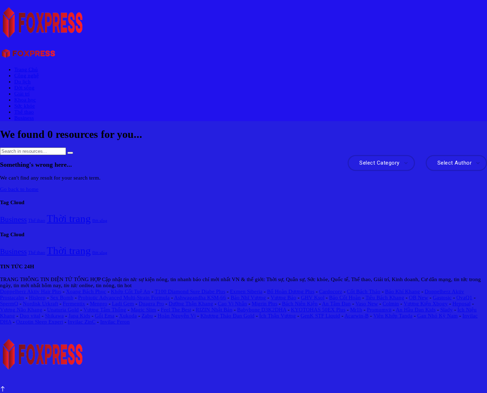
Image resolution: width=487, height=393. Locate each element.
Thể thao (24, 112)
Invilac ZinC (82, 322)
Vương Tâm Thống (104, 309)
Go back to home (19, 189)
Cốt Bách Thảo (363, 291)
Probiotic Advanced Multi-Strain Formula (124, 297)
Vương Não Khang (21, 309)
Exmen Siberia (246, 291)
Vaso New (366, 303)
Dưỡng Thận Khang (191, 303)
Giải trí (22, 94)
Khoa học (25, 100)
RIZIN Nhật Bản (214, 309)
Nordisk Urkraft (40, 303)
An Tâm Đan (336, 303)
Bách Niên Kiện (300, 303)
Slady (446, 309)
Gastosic (442, 297)
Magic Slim (143, 309)
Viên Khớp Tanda (392, 316)
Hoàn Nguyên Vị (177, 316)
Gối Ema (104, 316)
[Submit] (70, 153)
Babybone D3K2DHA (261, 309)
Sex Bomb (61, 297)
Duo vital (30, 316)
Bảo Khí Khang (402, 291)
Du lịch (22, 81)
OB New (418, 297)
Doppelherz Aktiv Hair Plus (30, 291)
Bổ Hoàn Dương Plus (290, 291)
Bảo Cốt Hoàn (345, 297)
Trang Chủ (26, 69)
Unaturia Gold (63, 309)
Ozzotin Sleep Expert (39, 322)
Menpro (98, 303)
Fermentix (74, 303)
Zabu (147, 316)
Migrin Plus (264, 303)
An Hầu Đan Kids (416, 309)
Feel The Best (176, 309)
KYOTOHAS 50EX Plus (318, 309)
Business (24, 118)
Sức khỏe (24, 106)
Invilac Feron (115, 322)
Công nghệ (26, 75)
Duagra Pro (151, 303)
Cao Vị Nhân (232, 303)
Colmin (391, 303)
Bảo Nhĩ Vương (248, 297)
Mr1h (356, 309)
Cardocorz (330, 291)
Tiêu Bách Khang (384, 297)
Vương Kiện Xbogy (426, 303)
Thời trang (69, 218)
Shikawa (54, 316)
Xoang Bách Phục (86, 291)
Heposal (461, 303)
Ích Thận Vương (277, 316)
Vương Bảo (283, 297)
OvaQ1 (464, 297)
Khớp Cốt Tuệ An (130, 291)
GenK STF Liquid (320, 316)
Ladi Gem (123, 303)
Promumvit (379, 309)
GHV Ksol (312, 297)
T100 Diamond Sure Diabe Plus (190, 291)
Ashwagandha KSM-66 (200, 297)
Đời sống (24, 88)
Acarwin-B (356, 316)
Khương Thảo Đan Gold (227, 316)
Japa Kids (79, 316)
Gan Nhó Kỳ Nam (437, 316)
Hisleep (37, 297)
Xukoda (128, 316)
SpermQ (9, 303)
